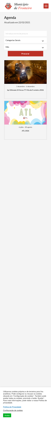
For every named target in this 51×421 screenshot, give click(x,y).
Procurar (25, 53)
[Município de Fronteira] (17, 6)
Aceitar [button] (7, 415)
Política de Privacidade (12, 407)
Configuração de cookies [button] (13, 410)
